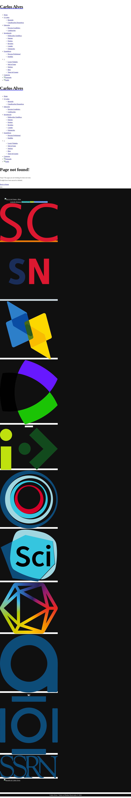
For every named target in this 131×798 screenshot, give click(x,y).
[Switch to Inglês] (67, 80)
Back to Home (4, 184)
